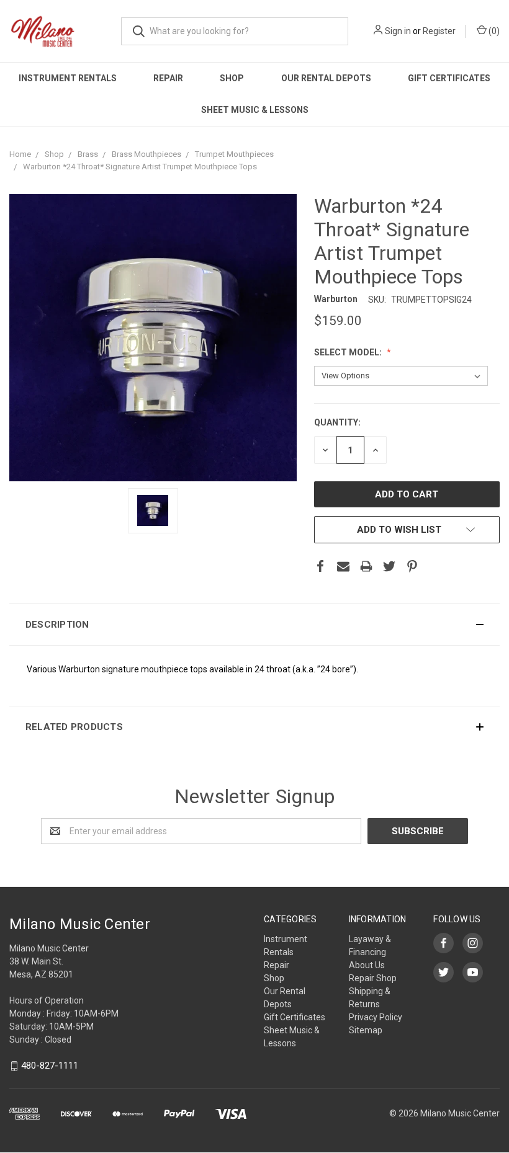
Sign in (398, 31)
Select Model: (349, 352)
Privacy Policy (375, 1017)
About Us (367, 965)
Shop (232, 78)
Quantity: (337, 422)
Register (439, 31)
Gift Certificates (449, 78)
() (493, 31)
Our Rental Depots (326, 78)
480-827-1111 (49, 1065)
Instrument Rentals (68, 78)
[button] (254, 624)
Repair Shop (373, 978)
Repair (168, 78)
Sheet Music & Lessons (255, 110)
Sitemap (365, 1030)
